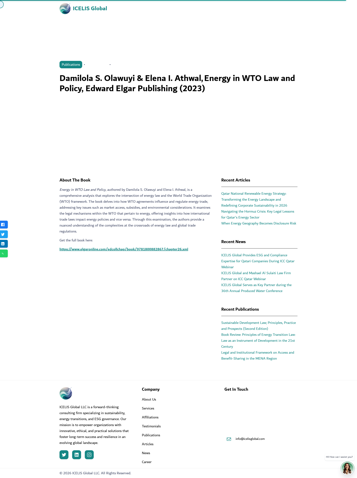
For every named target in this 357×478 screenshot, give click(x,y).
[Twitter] (64, 454)
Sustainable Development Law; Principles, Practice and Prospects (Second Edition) (258, 326)
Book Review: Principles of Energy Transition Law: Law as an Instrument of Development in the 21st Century (258, 341)
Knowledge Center (258, 8)
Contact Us (288, 8)
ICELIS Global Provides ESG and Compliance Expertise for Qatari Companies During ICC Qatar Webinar (258, 261)
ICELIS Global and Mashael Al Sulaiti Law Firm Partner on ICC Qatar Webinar (256, 276)
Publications (71, 65)
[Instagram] (89, 454)
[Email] (228, 439)
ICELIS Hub (228, 8)
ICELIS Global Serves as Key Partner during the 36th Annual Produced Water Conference (256, 288)
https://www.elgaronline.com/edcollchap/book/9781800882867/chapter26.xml (124, 249)
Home (163, 8)
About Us (181, 8)
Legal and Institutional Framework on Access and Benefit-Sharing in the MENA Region (257, 355)
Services (204, 8)
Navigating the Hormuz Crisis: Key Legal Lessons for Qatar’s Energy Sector (257, 214)
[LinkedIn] (76, 454)
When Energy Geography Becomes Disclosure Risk (258, 223)
